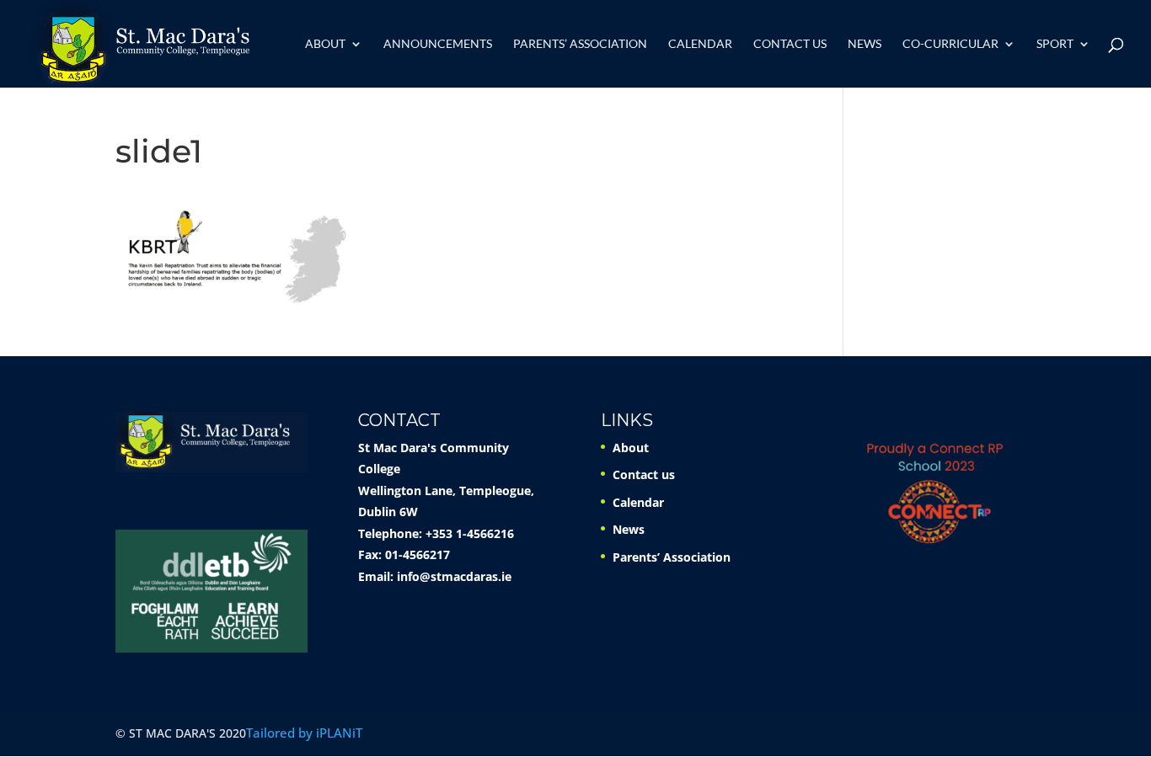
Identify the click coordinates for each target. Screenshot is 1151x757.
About (325, 44)
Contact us (790, 44)
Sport (1054, 44)
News (864, 44)
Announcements (437, 44)
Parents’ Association (580, 44)
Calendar (700, 44)
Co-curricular (950, 44)
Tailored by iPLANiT (304, 732)
